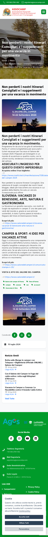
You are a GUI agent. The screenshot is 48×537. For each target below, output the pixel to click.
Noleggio (8, 494)
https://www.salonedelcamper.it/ (20, 277)
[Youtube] (27, 438)
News (12, 60)
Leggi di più (9, 369)
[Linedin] (35, 438)
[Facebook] (11, 438)
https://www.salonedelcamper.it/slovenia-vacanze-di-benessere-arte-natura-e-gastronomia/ (22, 226)
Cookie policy (24, 511)
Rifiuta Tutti (24, 523)
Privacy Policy (34, 487)
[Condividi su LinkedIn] (29, 335)
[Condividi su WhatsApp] (21, 335)
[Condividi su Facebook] (14, 335)
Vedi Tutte (9, 398)
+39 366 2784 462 (12, 2)
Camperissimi (9, 489)
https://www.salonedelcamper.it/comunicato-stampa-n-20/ (24, 266)
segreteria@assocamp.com (34, 2)
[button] (43, 11)
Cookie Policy (33, 492)
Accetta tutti (24, 517)
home (4, 60)
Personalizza (24, 529)
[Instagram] (19, 438)
